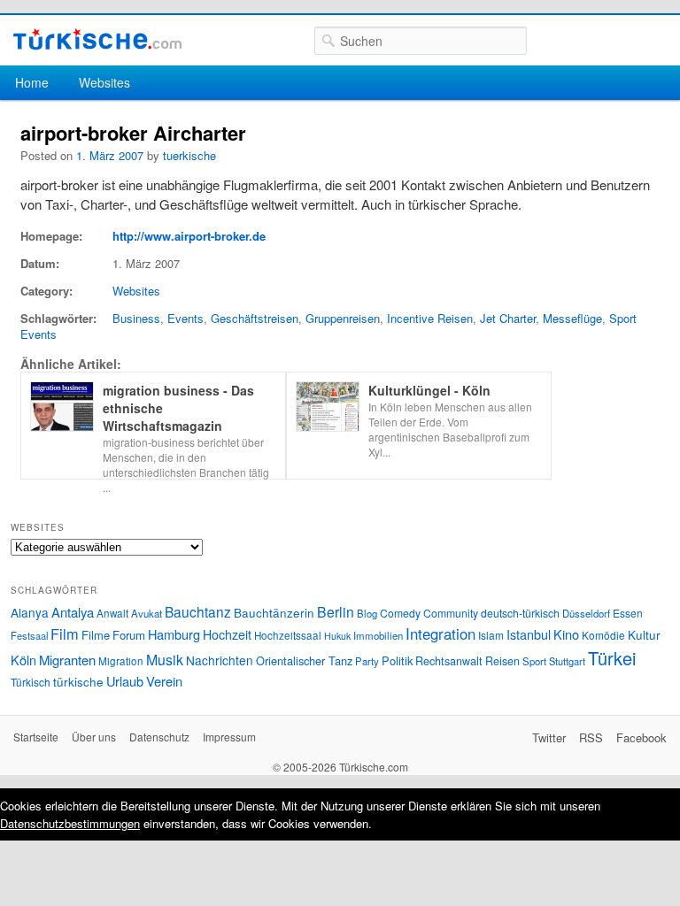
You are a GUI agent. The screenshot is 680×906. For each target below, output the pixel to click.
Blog (367, 613)
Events (185, 318)
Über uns (94, 736)
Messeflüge (572, 318)
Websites (104, 82)
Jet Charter (508, 318)
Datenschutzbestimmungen (70, 823)
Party (367, 661)
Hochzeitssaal (287, 635)
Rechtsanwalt (449, 661)
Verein (164, 681)
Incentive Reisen (430, 318)
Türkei (612, 658)
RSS (591, 737)
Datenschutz (159, 736)
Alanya (30, 612)
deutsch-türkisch (520, 612)
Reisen (502, 661)
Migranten (67, 659)
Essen (628, 612)
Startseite (35, 736)
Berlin (335, 611)
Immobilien (378, 635)
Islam (491, 634)
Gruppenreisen (342, 318)
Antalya (72, 612)
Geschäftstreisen (254, 318)
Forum (128, 634)
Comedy (400, 612)
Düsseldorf (586, 613)
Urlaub (124, 681)
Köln (23, 659)
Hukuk (337, 635)
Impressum (229, 736)
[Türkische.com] (97, 39)
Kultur (644, 634)
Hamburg (174, 634)
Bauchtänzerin (274, 612)
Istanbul (528, 634)
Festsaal (29, 635)
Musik (164, 659)
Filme (95, 634)
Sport (534, 661)
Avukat (146, 613)
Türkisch (30, 681)
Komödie (603, 634)
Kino (566, 634)
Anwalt (112, 613)
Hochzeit (227, 634)
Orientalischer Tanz (304, 660)
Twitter (549, 737)
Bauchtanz (198, 611)
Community (450, 612)
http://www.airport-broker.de (189, 235)
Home (32, 82)
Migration (120, 661)
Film (64, 633)
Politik (397, 660)
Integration (440, 633)
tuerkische (189, 155)
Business (136, 318)
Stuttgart (567, 661)
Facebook (641, 737)
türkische (78, 681)
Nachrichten (219, 660)
